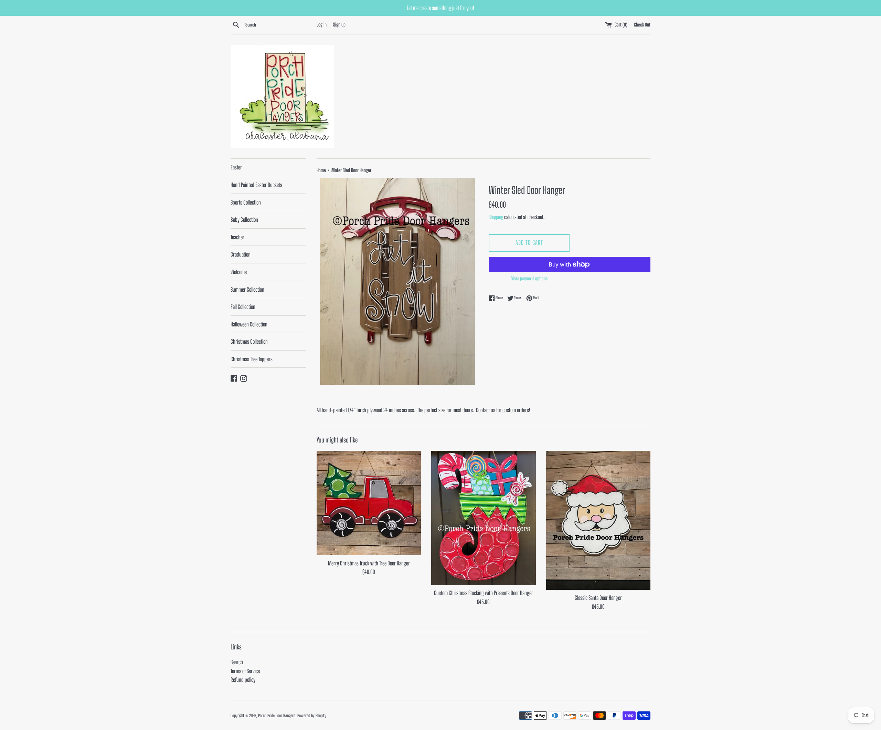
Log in (322, 25)
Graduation (241, 254)
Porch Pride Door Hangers (276, 715)
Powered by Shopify (311, 715)
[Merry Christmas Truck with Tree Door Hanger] (369, 503)
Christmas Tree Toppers (252, 359)
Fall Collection (243, 306)
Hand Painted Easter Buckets (256, 184)
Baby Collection (244, 219)
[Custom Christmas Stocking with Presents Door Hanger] (483, 518)
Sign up (339, 25)
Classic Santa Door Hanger (598, 597)
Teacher (237, 237)
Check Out (642, 25)
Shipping (496, 217)
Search (237, 662)
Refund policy (243, 679)
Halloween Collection (249, 324)
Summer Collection (247, 289)
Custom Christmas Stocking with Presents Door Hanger (483, 593)
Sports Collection (246, 202)
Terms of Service (245, 671)
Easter (236, 167)
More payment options (529, 278)
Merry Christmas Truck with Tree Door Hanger (369, 563)
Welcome (239, 272)
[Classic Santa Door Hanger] (598, 520)
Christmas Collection (249, 341)
